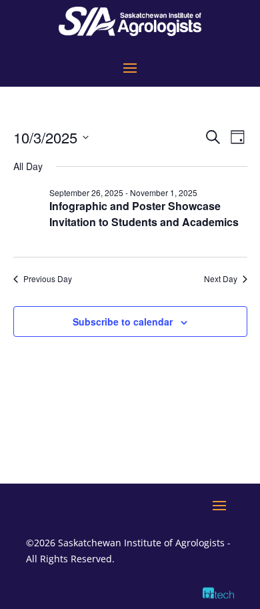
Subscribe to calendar (123, 321)
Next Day (220, 278)
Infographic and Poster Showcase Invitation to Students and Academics (144, 213)
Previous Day (47, 278)
